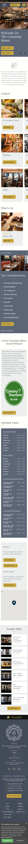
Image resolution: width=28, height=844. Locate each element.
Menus (20, 804)
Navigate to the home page (6, 5)
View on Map (8, 560)
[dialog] (14, 833)
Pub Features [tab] (6, 253)
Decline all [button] (20, 840)
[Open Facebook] (9, 769)
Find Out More (8, 162)
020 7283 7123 (14, 758)
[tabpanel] (14, 289)
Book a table (6, 324)
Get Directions (9, 565)
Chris (14, 753)
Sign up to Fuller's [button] (14, 795)
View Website (16, 643)
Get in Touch (8, 585)
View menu (7, 127)
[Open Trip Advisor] (19, 769)
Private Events (7, 812)
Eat (7, 804)
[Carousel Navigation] (23, 53)
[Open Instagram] (14, 769)
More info (7, 240)
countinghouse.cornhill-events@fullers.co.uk (14, 763)
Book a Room (6, 53)
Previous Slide (20, 53)
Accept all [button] (7, 840)
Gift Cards (7, 817)
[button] (14, 603)
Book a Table (6, 48)
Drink (8, 806)
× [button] (26, 823)
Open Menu (24, 4)
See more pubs (13, 708)
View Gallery (8, 197)
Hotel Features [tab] (7, 330)
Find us (20, 809)
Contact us (20, 812)
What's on (7, 814)
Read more (19, 836)
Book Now (14, 5)
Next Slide (25, 53)
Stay (7, 809)
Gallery (20, 806)
